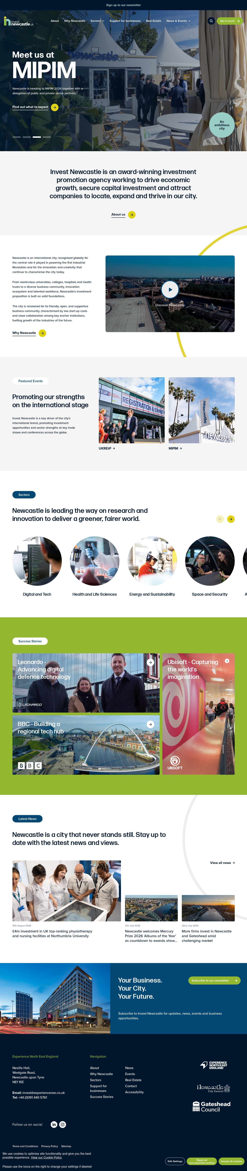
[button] (16, 137)
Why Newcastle (101, 1073)
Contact (131, 1085)
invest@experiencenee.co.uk (44, 1092)
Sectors (95, 1079)
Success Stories (101, 1096)
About (94, 1067)
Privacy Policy (49, 1146)
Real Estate (133, 1079)
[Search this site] (211, 21)
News (129, 1067)
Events (130, 1073)
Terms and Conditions (25, 1146)
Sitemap (66, 1146)
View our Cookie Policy (46, 1157)
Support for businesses (98, 1088)
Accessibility (134, 1092)
